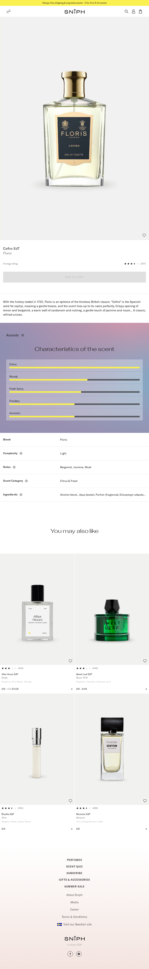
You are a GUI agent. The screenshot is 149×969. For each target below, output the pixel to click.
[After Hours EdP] (37, 609)
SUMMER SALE (74, 886)
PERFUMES (74, 859)
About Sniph (74, 895)
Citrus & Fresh (68, 481)
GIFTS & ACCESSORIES (74, 879)
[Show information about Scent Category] (26, 480)
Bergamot (66, 467)
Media (74, 902)
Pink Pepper (17, 681)
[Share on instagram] (78, 954)
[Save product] (144, 235)
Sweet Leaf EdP (84, 674)
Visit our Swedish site (77, 924)
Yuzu (78, 821)
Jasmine (78, 467)
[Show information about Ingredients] (20, 494)
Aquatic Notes (24, 821)
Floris (63, 439)
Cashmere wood (103, 681)
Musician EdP (83, 814)
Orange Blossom (89, 821)
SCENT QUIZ (74, 866)
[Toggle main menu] (8, 11)
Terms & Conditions (74, 917)
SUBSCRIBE (74, 873)
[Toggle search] (126, 11)
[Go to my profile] (133, 11)
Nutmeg (27, 681)
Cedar (100, 821)
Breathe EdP (8, 814)
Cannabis (91, 681)
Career (74, 909)
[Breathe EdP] (37, 749)
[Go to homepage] (74, 938)
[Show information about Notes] (14, 467)
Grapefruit (6, 681)
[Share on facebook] (70, 954)
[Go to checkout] (140, 11)
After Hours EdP (10, 674)
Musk (88, 467)
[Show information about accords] (22, 335)
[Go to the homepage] (74, 11)
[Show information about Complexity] (20, 453)
